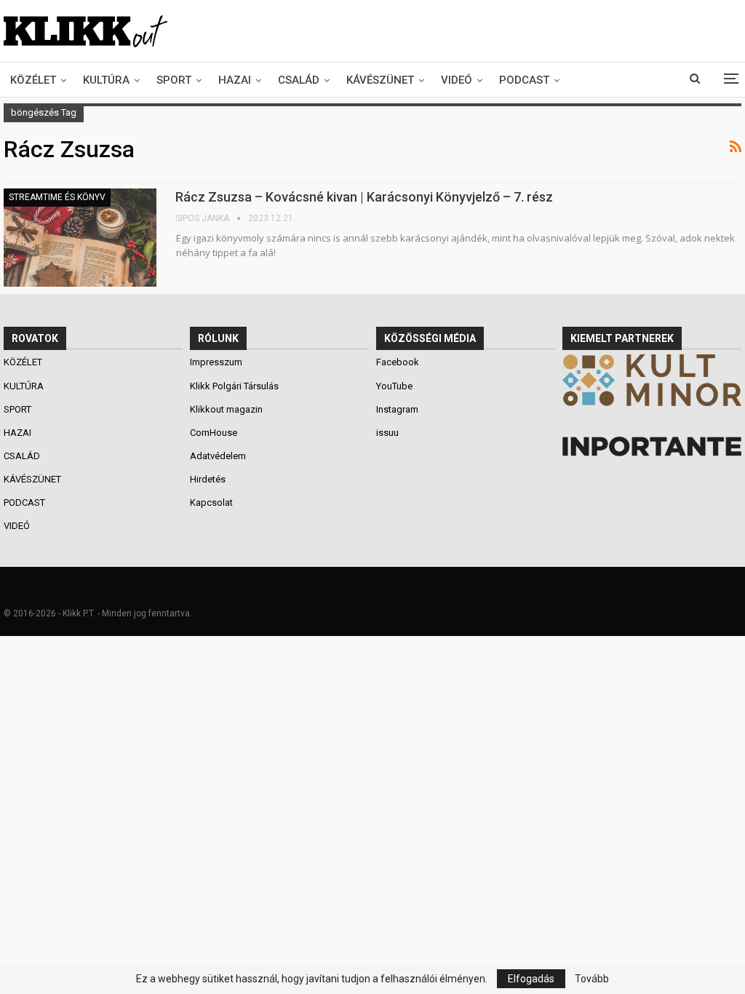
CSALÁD (298, 80)
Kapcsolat (211, 502)
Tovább (592, 979)
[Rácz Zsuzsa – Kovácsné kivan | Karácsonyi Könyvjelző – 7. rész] (80, 237)
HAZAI (234, 80)
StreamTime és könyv (57, 197)
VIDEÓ (456, 80)
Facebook (397, 362)
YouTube (394, 386)
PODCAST (524, 80)
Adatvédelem (218, 455)
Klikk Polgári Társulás (234, 386)
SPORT (173, 80)
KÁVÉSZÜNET (380, 80)
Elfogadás (531, 979)
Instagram (397, 409)
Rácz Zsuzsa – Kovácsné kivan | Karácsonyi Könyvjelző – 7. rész (364, 196)
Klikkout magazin (226, 409)
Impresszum (216, 362)
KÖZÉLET (33, 80)
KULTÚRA (106, 80)
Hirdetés (208, 479)
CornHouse (213, 432)
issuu (387, 432)
